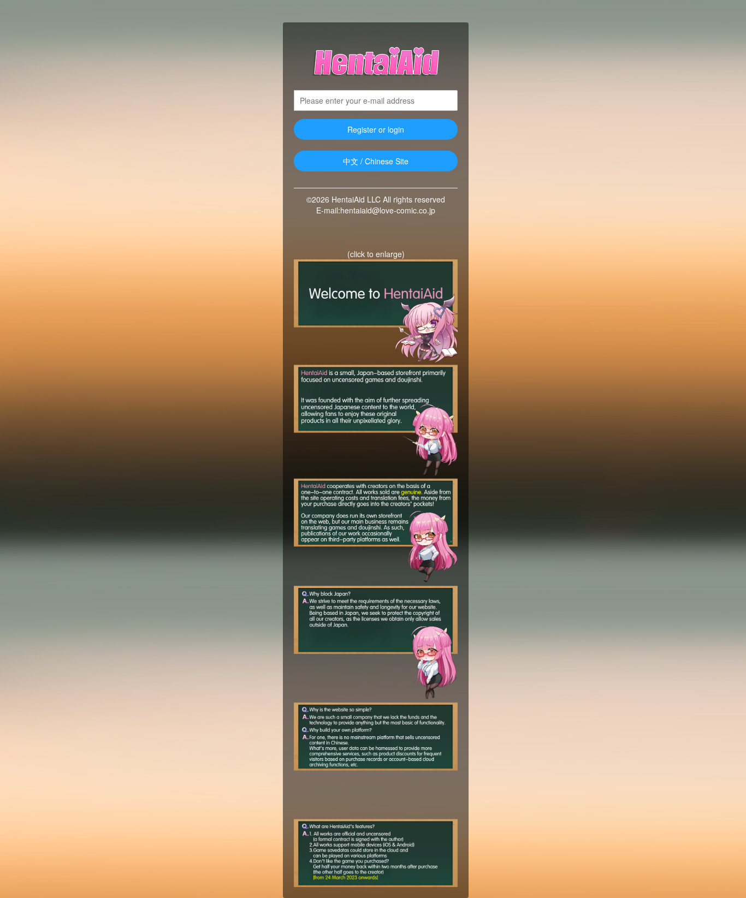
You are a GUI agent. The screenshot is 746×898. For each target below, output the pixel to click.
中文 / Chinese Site (375, 161)
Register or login (375, 129)
